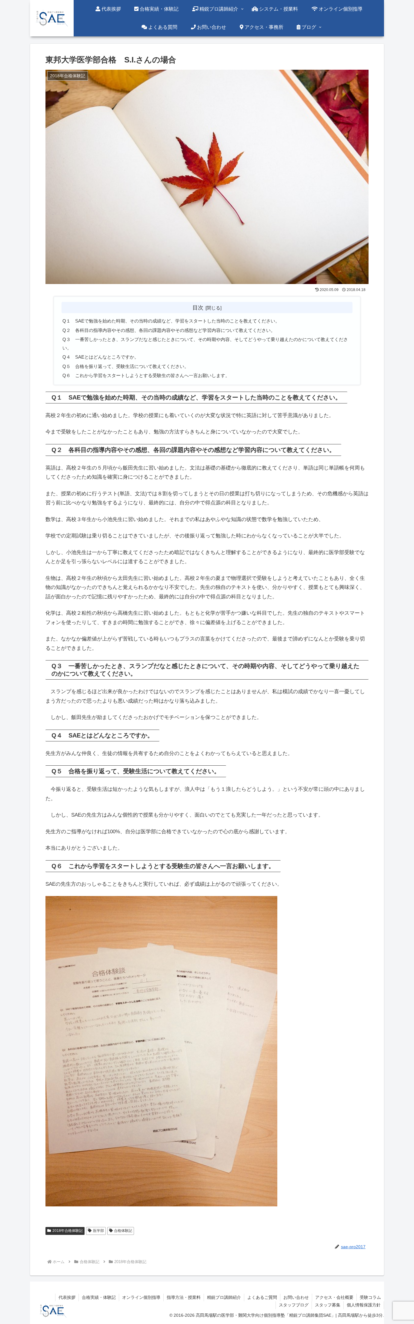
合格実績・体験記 (99, 1297)
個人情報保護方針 (364, 1304)
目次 (197, 307)
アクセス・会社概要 (334, 1297)
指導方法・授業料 (184, 1297)
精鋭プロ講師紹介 (224, 1297)
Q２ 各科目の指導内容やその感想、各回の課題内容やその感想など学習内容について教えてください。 (168, 330)
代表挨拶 (66, 1297)
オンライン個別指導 (141, 1297)
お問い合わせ (296, 1297)
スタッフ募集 (327, 1304)
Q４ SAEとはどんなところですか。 (100, 356)
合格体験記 (123, 1231)
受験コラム (370, 1297)
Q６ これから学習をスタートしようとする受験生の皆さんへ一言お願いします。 (146, 375)
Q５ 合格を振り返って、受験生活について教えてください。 (125, 366)
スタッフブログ (294, 1304)
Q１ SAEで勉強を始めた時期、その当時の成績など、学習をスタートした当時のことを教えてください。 (171, 320)
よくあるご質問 (262, 1297)
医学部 (98, 1231)
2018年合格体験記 (67, 1231)
